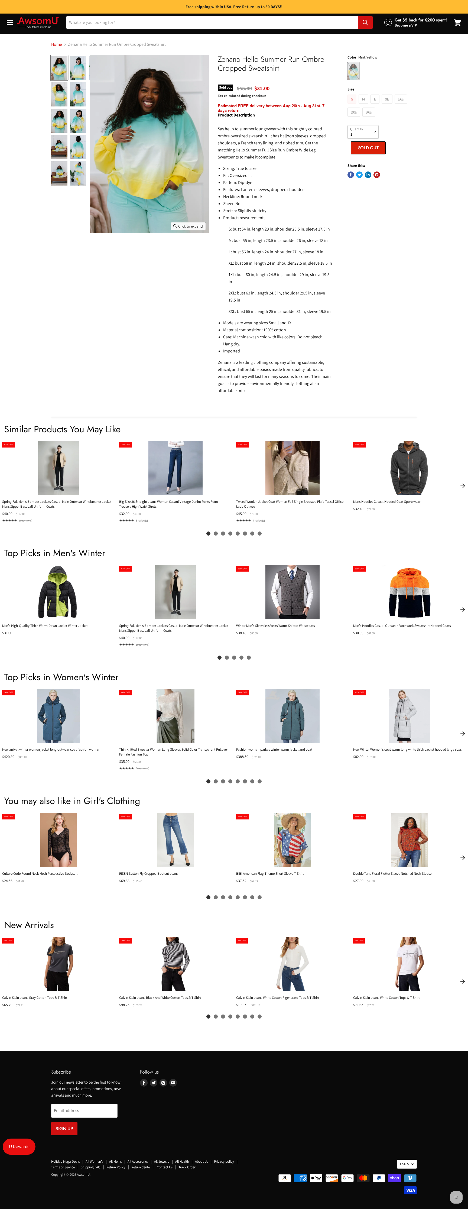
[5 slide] (238, 533)
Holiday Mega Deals (65, 1161)
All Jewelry (161, 1161)
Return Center (141, 1167)
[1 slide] (208, 533)
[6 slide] (245, 533)
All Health (182, 1161)
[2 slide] (216, 533)
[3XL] (369, 118)
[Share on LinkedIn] (368, 174)
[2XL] (354, 118)
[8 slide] (260, 533)
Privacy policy (224, 1161)
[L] (375, 105)
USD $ (404, 1164)
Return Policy (115, 1167)
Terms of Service (63, 1167)
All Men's (115, 1161)
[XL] (388, 105)
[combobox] (212, 22)
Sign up (64, 1128)
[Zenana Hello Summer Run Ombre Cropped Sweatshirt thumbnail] (59, 67)
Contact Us (165, 1167)
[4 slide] (230, 533)
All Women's (94, 1161)
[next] (462, 485)
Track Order (186, 1167)
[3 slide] (223, 533)
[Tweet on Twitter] (359, 174)
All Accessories (138, 1161)
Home (56, 44)
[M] (364, 105)
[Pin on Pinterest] (376, 174)
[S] (352, 105)
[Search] (365, 22)
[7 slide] (252, 533)
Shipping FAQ (90, 1167)
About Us (201, 1161)
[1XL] (401, 105)
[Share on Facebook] (350, 174)
